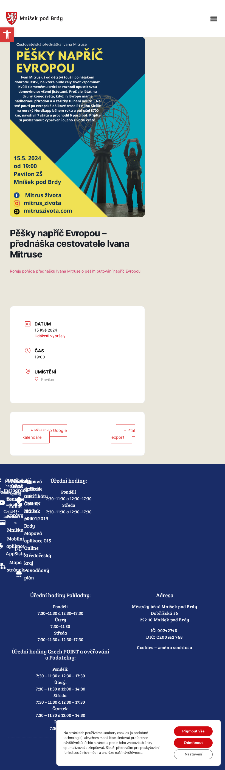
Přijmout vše (193, 731)
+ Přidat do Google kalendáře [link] (44, 434)
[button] (214, 18)
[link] (7, 34)
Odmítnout (193, 742)
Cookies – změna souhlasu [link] (164, 647)
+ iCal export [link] (123, 434)
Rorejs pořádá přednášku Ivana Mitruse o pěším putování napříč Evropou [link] (75, 271)
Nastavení (193, 754)
